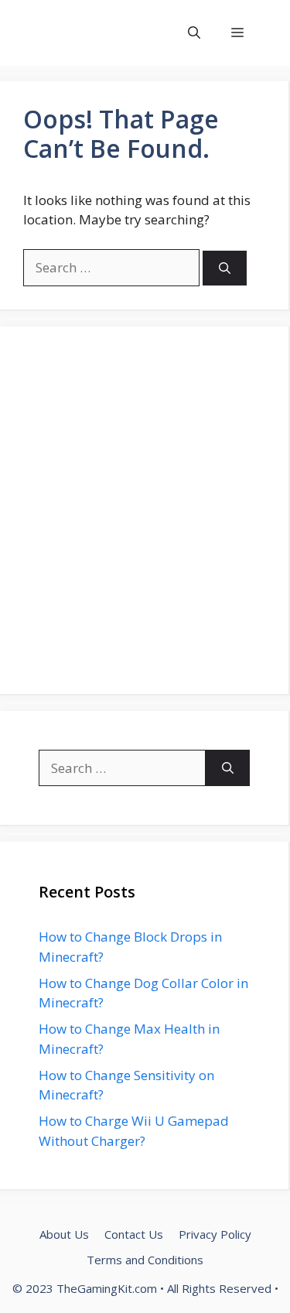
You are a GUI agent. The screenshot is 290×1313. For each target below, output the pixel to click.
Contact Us (133, 1234)
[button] (194, 33)
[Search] (225, 268)
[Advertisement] (145, 510)
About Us (64, 1234)
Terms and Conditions (145, 1259)
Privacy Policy (215, 1234)
